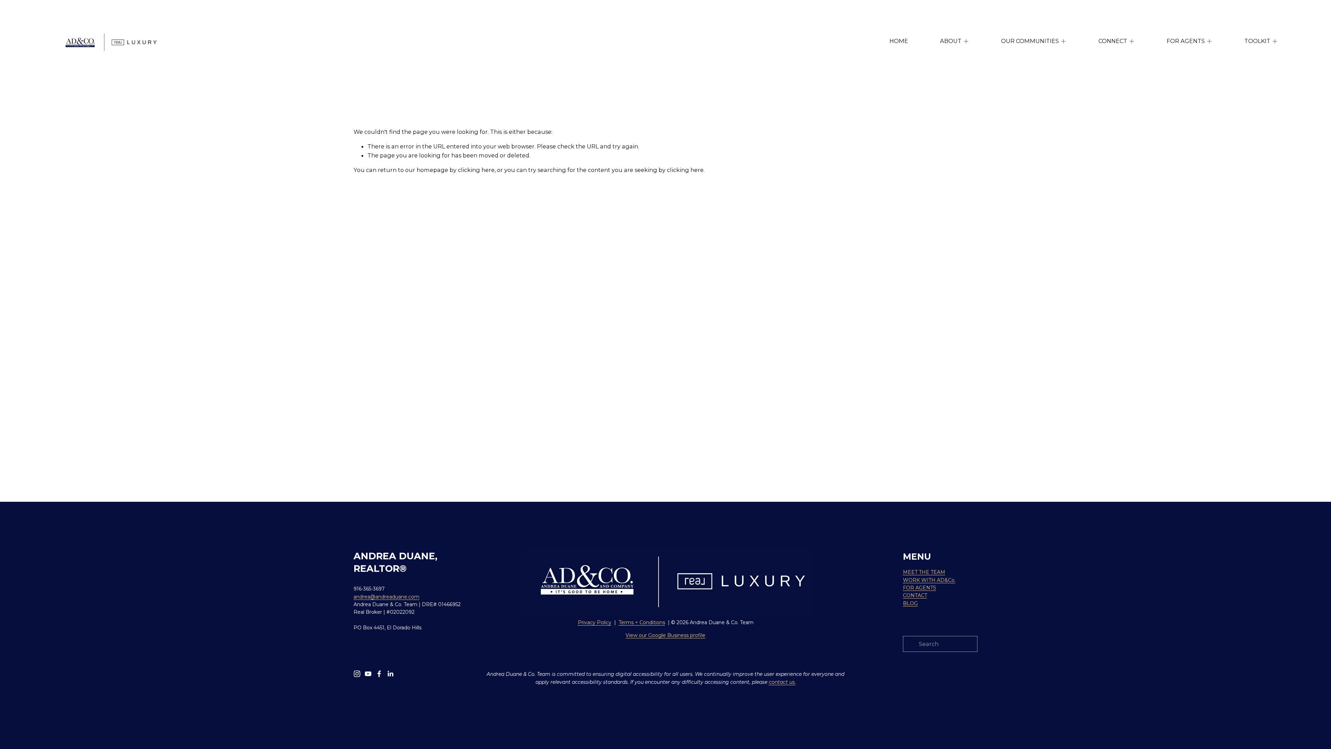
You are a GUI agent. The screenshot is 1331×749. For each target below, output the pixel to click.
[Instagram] (357, 673)
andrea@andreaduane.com (386, 597)
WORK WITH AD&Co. (929, 580)
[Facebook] (379, 673)
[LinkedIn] (390, 673)
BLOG (910, 603)
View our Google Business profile (665, 635)
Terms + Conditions (642, 622)
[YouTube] (368, 673)
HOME (898, 40)
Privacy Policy (594, 622)
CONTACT (915, 595)
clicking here (476, 169)
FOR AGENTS (919, 588)
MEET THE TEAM (924, 572)
